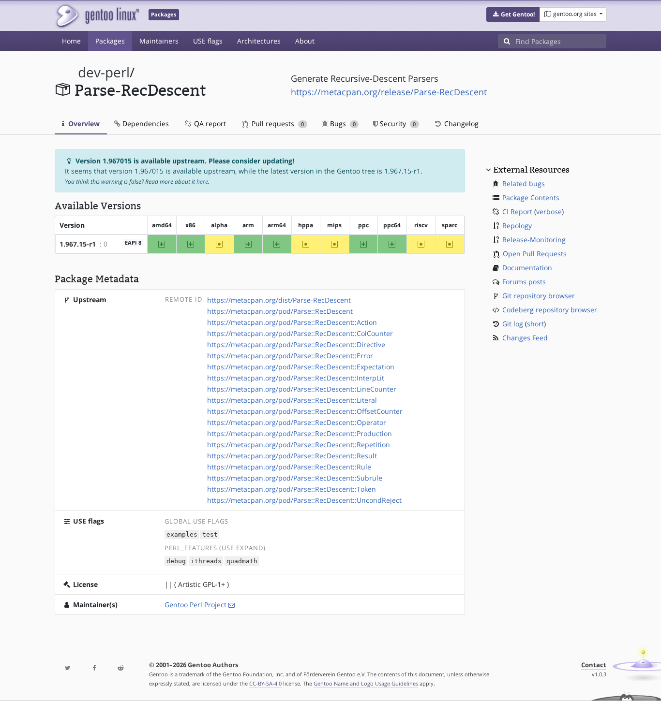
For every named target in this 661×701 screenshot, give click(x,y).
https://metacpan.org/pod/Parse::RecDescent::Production (299, 433)
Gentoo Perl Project (195, 604)
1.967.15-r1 (78, 243)
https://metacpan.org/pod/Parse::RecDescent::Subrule (294, 477)
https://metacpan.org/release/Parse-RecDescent (389, 92)
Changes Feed (525, 337)
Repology (517, 225)
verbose (549, 211)
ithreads (206, 561)
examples (181, 534)
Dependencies (144, 123)
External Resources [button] (531, 170)
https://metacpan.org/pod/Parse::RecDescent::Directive (296, 344)
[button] (513, 14)
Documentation (527, 267)
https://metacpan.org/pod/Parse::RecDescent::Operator (296, 422)
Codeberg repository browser (549, 309)
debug (176, 561)
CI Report (517, 211)
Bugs (342, 123)
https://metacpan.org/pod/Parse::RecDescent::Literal (292, 400)
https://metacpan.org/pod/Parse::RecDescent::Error (290, 355)
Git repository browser (538, 295)
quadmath (241, 561)
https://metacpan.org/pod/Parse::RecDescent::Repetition (298, 444)
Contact (593, 665)
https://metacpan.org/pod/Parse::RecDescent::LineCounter (301, 389)
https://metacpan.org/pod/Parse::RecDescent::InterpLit (295, 377)
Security (397, 123)
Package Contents (530, 197)
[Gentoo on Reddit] (120, 668)
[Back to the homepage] (97, 15)
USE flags (208, 40)
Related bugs (523, 183)
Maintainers (159, 40)
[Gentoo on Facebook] (94, 668)
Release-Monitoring (534, 239)
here (202, 181)
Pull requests (277, 123)
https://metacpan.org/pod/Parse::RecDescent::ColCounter (300, 333)
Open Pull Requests (535, 253)
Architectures (259, 40)
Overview (83, 123)
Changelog (460, 123)
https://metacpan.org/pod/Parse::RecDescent (280, 311)
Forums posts (524, 281)
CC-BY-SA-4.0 (265, 683)
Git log (512, 323)
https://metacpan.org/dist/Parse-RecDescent (279, 300)
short (535, 323)
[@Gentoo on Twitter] (68, 668)
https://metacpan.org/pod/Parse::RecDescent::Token (291, 489)
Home (71, 40)
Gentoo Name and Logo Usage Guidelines (366, 683)
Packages (110, 40)
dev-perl (104, 72)
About (305, 40)
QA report (209, 123)
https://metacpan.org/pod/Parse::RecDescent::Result (292, 455)
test (210, 534)
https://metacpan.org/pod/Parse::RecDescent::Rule (289, 466)
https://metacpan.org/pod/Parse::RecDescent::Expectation (300, 366)
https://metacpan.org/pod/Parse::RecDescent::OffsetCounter (305, 411)
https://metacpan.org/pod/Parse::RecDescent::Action (292, 322)
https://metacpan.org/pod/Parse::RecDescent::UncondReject (304, 500)
